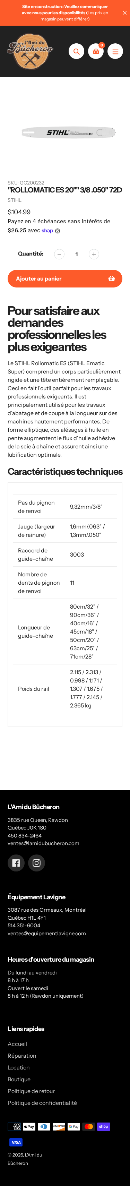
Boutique (19, 1079)
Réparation (22, 1055)
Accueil (17, 1043)
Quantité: (31, 253)
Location (19, 1067)
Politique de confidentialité (42, 1102)
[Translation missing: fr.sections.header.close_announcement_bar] (124, 12)
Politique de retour (31, 1091)
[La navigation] (115, 51)
